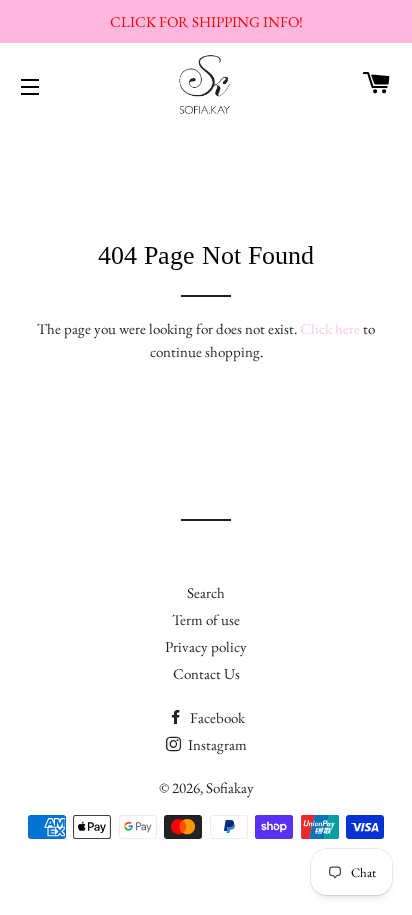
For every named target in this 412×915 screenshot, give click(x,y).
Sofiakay (230, 787)
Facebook (216, 717)
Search (206, 592)
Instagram (216, 744)
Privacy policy (206, 646)
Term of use (206, 619)
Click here (330, 328)
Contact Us (206, 673)
